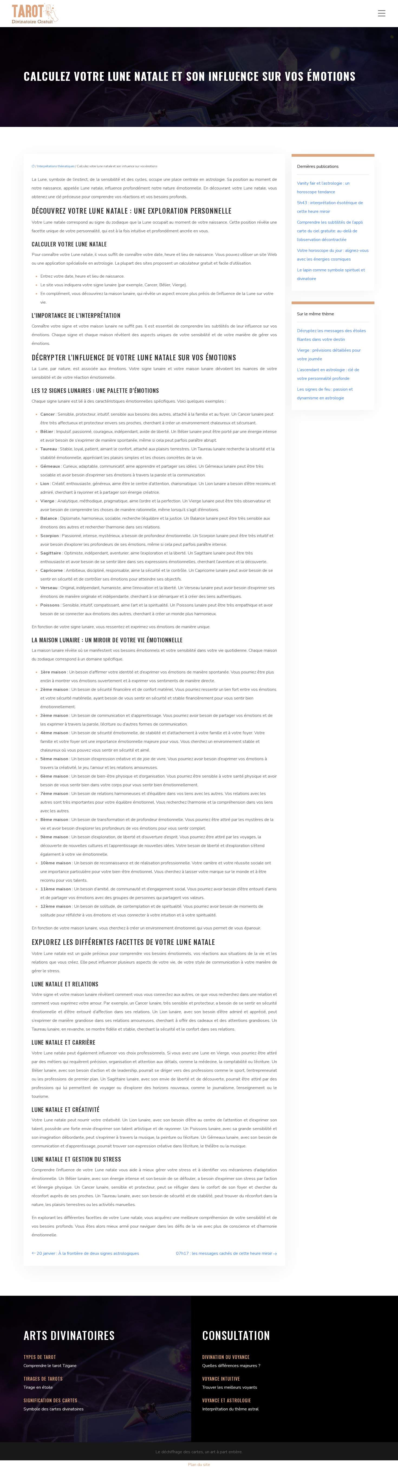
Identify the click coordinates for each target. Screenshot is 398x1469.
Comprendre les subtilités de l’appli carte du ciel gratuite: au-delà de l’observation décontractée (330, 231)
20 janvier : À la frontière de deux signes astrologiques (88, 1253)
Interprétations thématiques (55, 166)
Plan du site (199, 1465)
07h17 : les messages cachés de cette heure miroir (224, 1253)
